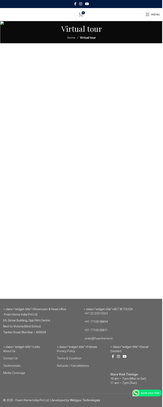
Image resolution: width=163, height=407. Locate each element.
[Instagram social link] (81, 4)
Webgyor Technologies (85, 400)
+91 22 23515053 (96, 313)
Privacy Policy (66, 351)
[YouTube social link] (87, 4)
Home (71, 37)
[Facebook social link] (75, 4)
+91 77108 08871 (96, 330)
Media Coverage (14, 373)
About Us (9, 351)
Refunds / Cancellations (73, 365)
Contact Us (10, 358)
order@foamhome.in (98, 338)
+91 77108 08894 (96, 321)
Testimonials (11, 365)
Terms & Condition (69, 358)
